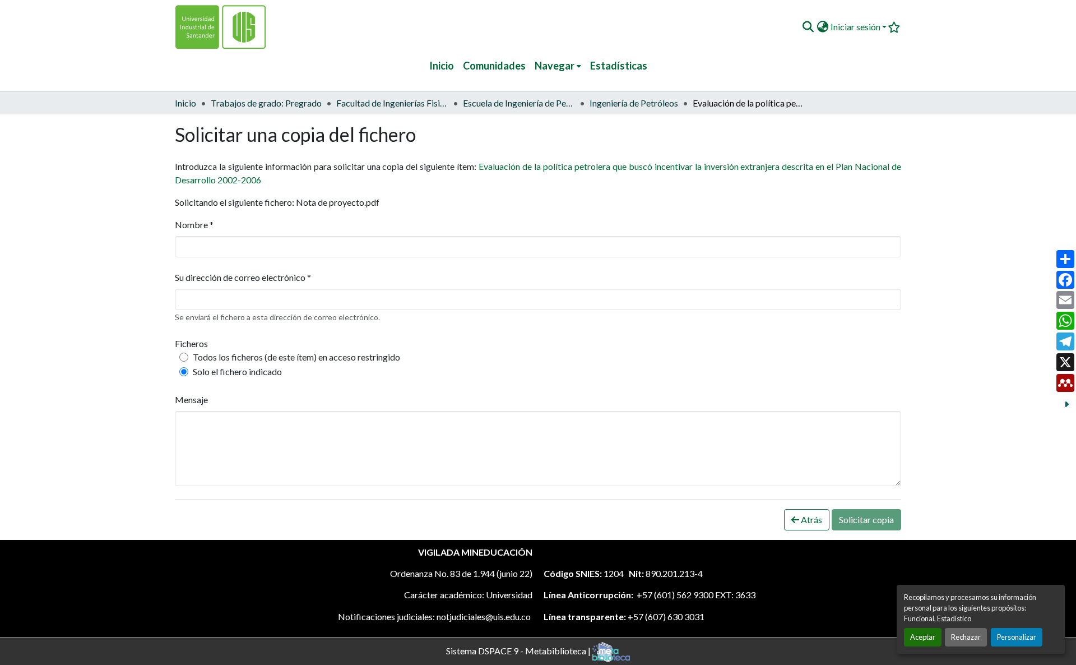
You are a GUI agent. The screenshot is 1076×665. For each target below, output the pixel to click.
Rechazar (966, 636)
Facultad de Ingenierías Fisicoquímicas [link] (392, 103)
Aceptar (922, 636)
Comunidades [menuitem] (494, 65)
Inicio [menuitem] (441, 65)
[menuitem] (558, 66)
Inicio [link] (185, 103)
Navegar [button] (554, 65)
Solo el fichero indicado (237, 371)
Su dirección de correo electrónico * (243, 277)
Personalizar (1016, 636)
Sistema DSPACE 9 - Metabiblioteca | (519, 650)
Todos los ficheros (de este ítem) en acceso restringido (296, 357)
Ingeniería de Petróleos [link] (634, 103)
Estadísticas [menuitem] (618, 65)
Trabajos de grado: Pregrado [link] (266, 103)
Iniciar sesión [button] (856, 26)
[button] (808, 27)
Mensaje (191, 399)
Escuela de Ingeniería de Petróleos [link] (519, 103)
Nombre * (194, 224)
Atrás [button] (810, 519)
